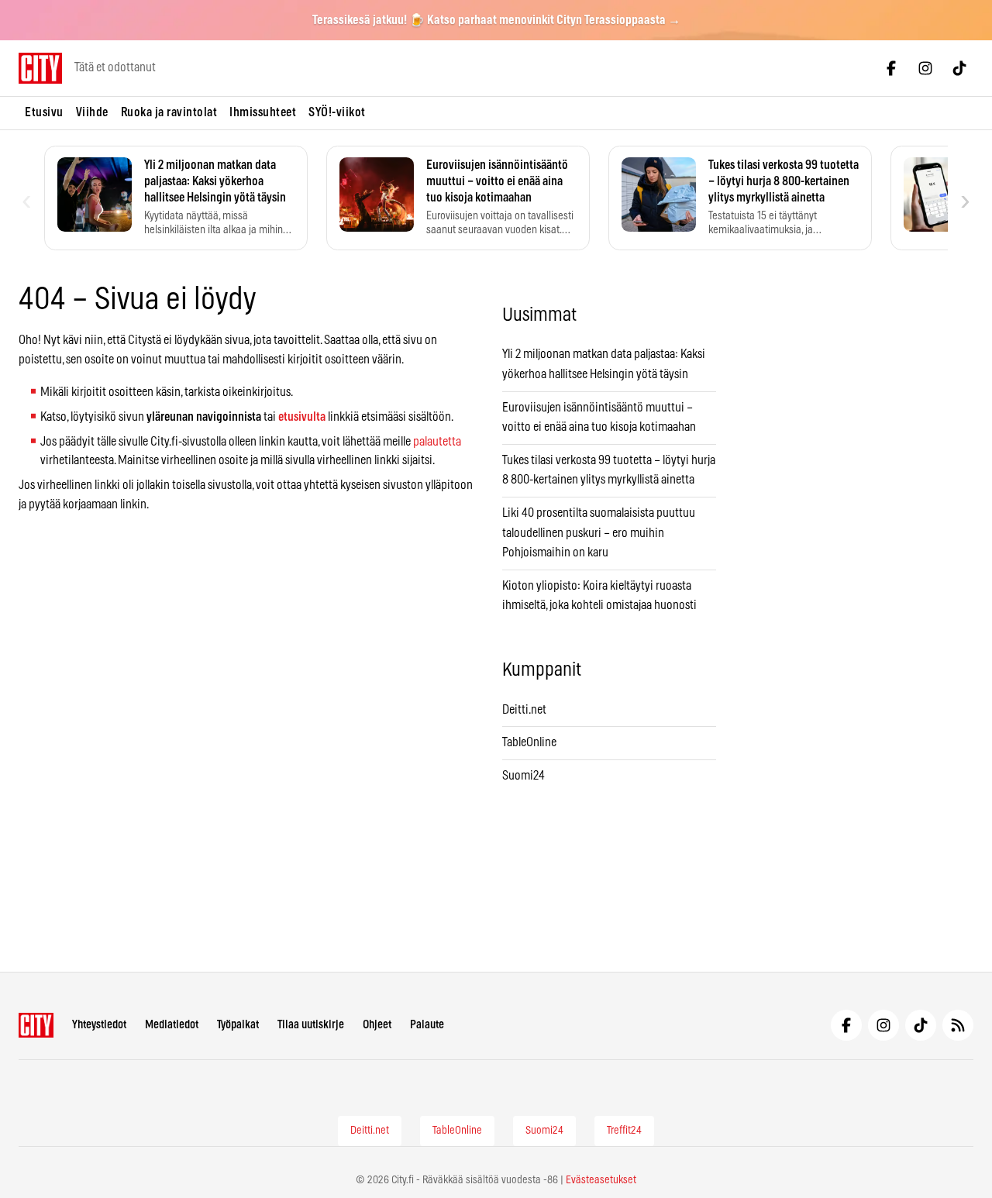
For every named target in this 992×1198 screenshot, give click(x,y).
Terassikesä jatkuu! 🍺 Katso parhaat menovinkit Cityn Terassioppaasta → (496, 20)
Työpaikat (238, 1025)
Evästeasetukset (601, 1180)
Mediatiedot (171, 1025)
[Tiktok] (959, 68)
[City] (36, 1025)
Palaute (427, 1025)
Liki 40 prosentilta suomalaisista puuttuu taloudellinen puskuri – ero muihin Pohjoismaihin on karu (598, 533)
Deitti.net (524, 710)
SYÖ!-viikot (337, 112)
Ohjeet (377, 1025)
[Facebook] (891, 68)
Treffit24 (624, 1130)
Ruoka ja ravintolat (169, 112)
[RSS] (957, 1025)
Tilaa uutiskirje (310, 1025)
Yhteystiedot (99, 1025)
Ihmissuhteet (262, 112)
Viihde (92, 112)
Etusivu (44, 112)
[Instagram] (925, 68)
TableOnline (529, 742)
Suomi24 (523, 775)
